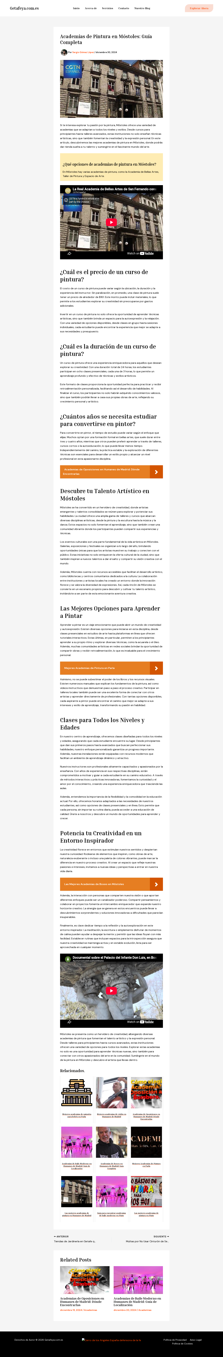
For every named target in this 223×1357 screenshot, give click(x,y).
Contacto (123, 8)
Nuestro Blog (142, 8)
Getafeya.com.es (24, 8)
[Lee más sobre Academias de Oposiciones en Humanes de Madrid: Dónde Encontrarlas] (85, 1280)
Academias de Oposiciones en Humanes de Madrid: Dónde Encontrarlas (82, 1301)
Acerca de (91, 8)
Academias (90, 1310)
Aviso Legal (196, 1339)
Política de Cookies (182, 1343)
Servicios (107, 8)
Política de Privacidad (175, 1339)
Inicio (76, 8)
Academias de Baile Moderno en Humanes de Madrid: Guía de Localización (137, 1301)
